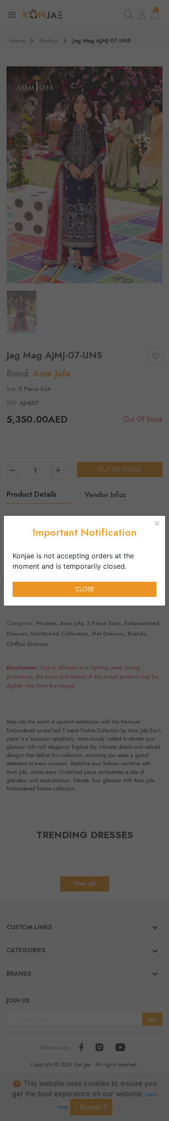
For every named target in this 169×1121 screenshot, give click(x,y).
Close (84, 589)
